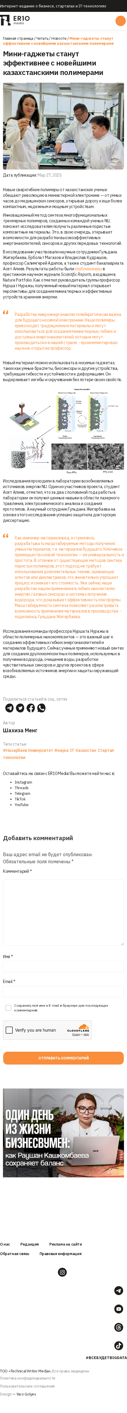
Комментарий (17, 871)
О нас (5, 1244)
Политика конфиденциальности (27, 1378)
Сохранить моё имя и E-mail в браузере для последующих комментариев (61, 1007)
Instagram (23, 782)
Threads (22, 787)
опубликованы (88, 268)
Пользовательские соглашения (27, 1386)
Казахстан (86, 750)
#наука (61, 750)
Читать (42, 38)
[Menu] (63, 20)
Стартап (106, 750)
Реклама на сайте (65, 1244)
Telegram (22, 793)
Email (9, 981)
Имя (8, 956)
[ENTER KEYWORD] (120, 21)
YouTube (22, 804)
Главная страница (18, 38)
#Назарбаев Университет (28, 750)
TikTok (20, 799)
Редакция (29, 1244)
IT (72, 750)
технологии (14, 757)
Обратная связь (14, 1253)
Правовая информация (61, 1253)
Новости (58, 38)
